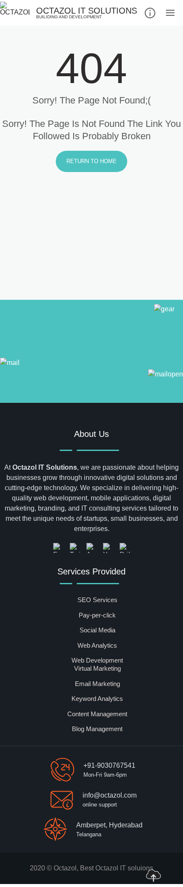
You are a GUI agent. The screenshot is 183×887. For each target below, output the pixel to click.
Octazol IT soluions (124, 868)
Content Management (97, 714)
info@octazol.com (110, 795)
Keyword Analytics (97, 698)
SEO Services (97, 599)
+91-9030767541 (109, 765)
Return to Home (91, 161)
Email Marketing (97, 683)
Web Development (97, 660)
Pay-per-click (97, 615)
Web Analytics (97, 645)
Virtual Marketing (97, 668)
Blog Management (97, 728)
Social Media (97, 630)
